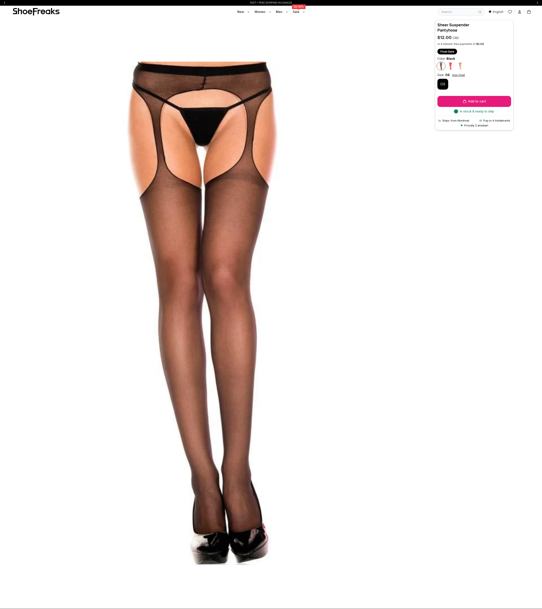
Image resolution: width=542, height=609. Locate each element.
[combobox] (495, 11)
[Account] (519, 12)
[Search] (480, 11)
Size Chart (458, 75)
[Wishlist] (510, 12)
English (498, 12)
